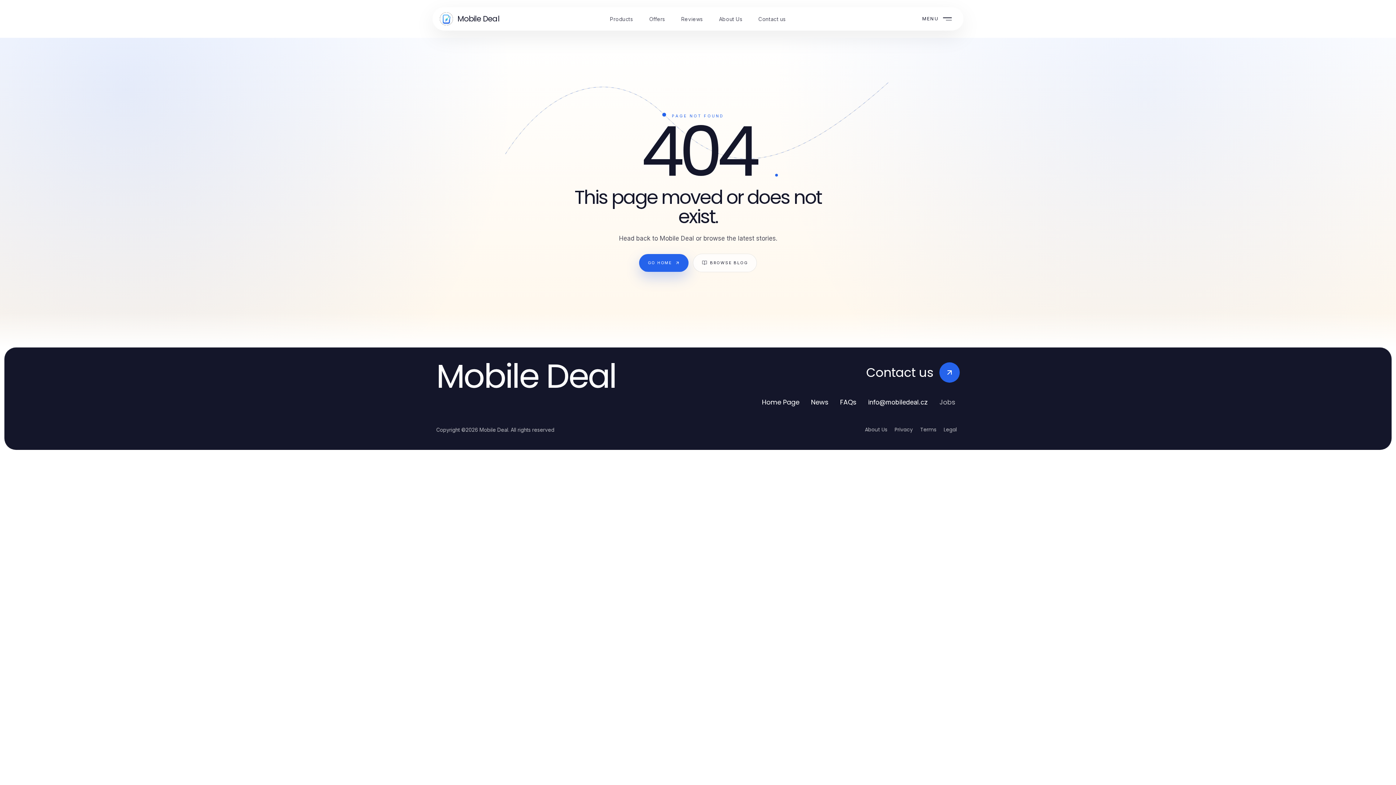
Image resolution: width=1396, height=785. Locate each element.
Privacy (904, 429)
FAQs (848, 402)
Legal (950, 429)
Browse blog (729, 262)
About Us (876, 429)
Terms (928, 429)
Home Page (780, 402)
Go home (660, 262)
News (820, 402)
